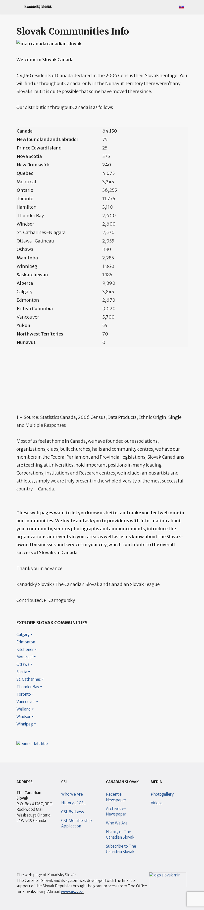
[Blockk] (38, 6)
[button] (18, 6)
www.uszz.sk (72, 891)
